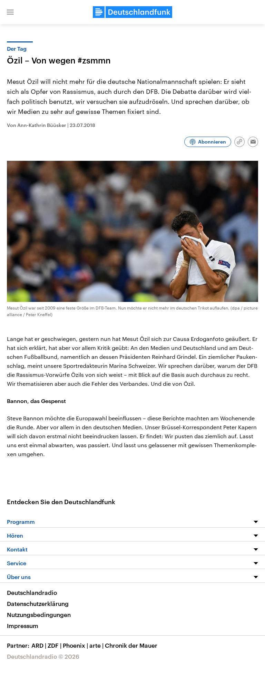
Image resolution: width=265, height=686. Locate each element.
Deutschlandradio (32, 592)
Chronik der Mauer (131, 645)
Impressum (22, 625)
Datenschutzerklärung (38, 603)
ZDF (54, 645)
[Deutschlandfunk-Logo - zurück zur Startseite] (132, 12)
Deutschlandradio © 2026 (43, 656)
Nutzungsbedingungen (39, 614)
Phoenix (75, 645)
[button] (10, 12)
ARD (38, 645)
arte (96, 645)
